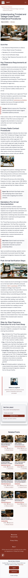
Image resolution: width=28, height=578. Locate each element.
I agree (14, 567)
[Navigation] (25, 2)
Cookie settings (14, 575)
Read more (20, 564)
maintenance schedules (20, 100)
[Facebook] (3, 555)
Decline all (14, 571)
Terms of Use (14, 537)
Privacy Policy (14, 540)
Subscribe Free (14, 415)
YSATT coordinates (12, 286)
